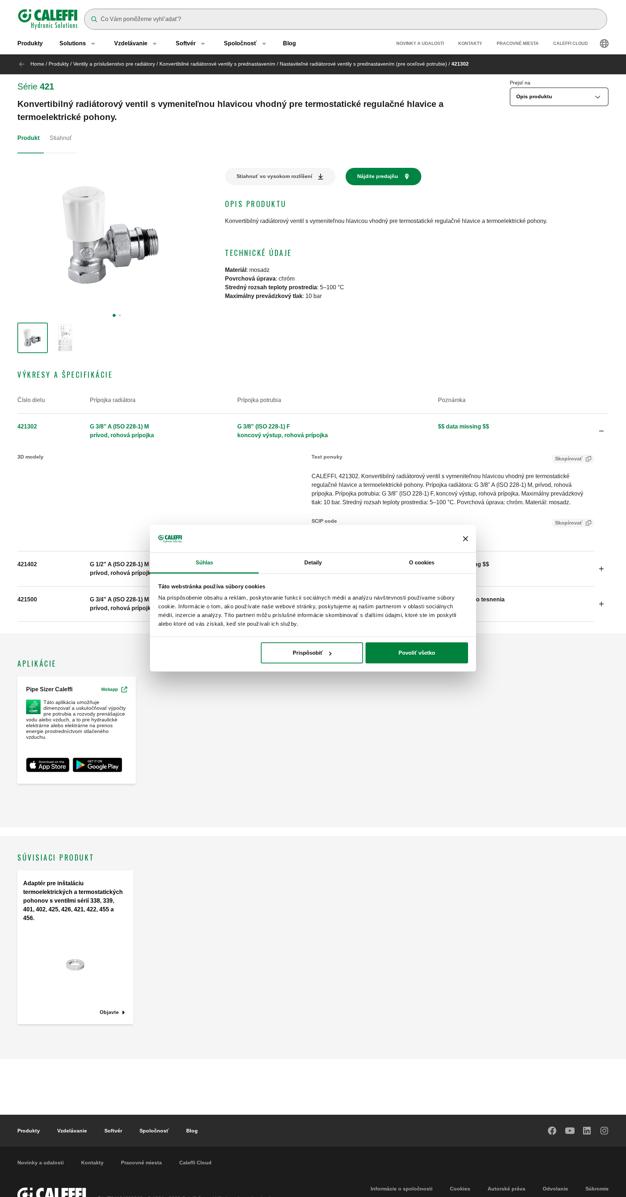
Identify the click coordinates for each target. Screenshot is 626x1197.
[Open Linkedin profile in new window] (587, 1130)
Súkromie (597, 1189)
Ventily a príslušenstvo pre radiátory (114, 64)
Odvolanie (555, 1189)
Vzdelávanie (72, 1131)
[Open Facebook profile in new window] (552, 1130)
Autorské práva (506, 1189)
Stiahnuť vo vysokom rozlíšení (274, 176)
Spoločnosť (154, 1131)
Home (37, 64)
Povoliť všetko (416, 653)
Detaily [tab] (313, 563)
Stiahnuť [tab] (61, 138)
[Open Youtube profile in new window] (570, 1130)
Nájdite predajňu (377, 176)
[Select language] (604, 43)
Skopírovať (569, 458)
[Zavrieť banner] (465, 539)
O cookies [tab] (422, 563)
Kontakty (470, 43)
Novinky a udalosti (420, 43)
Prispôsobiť (308, 653)
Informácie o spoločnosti (402, 1189)
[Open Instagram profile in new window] (604, 1130)
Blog (289, 43)
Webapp (109, 689)
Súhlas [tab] (204, 563)
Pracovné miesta (518, 43)
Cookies (460, 1189)
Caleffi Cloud (570, 43)
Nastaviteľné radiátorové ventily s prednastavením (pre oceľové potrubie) (363, 64)
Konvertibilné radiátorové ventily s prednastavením (217, 64)
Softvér (113, 1131)
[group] (32, 337)
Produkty (30, 43)
